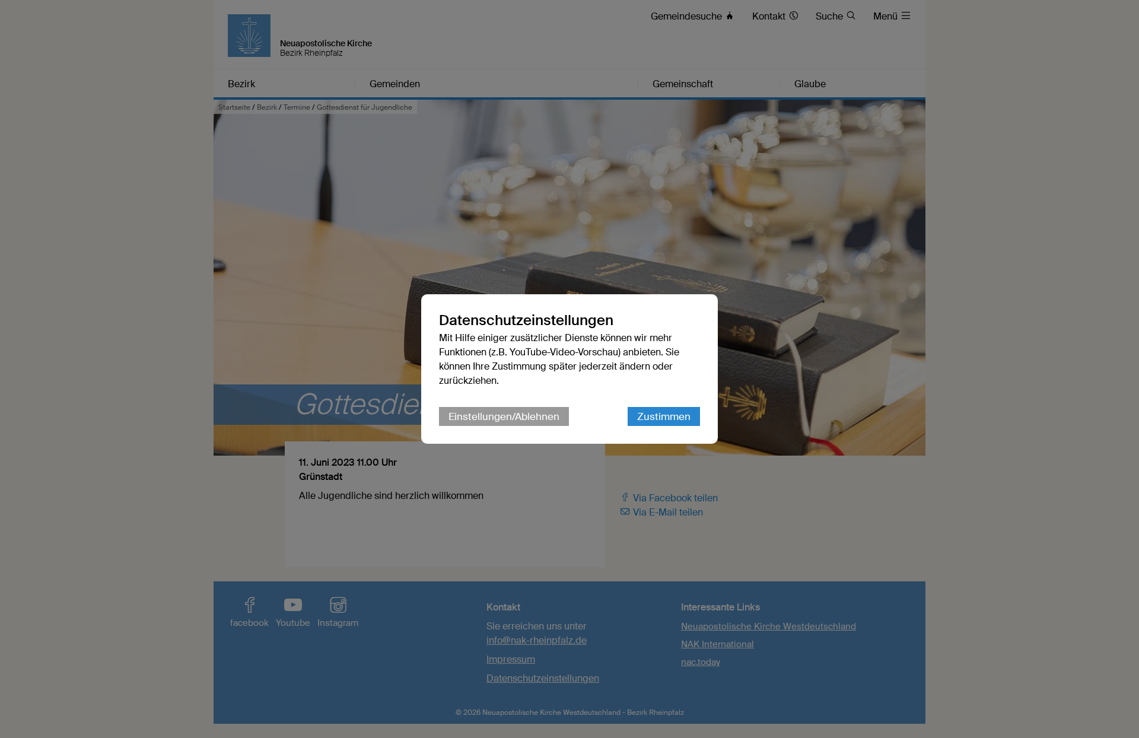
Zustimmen (664, 416)
